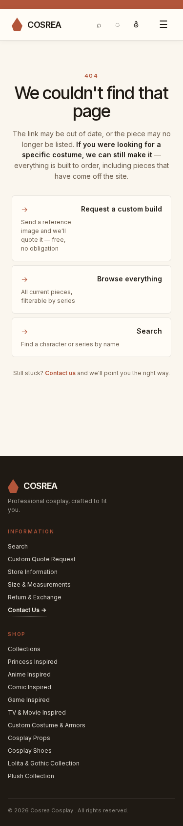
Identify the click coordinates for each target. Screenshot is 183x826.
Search (18, 546)
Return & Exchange (34, 597)
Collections (24, 649)
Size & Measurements (39, 584)
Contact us (60, 373)
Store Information (33, 571)
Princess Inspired (33, 661)
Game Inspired (29, 699)
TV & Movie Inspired (37, 712)
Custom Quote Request (42, 559)
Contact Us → (27, 610)
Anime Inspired (29, 674)
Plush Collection (31, 776)
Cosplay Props (29, 737)
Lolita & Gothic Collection (44, 763)
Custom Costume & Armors (46, 725)
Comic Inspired (29, 687)
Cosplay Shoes (30, 750)
